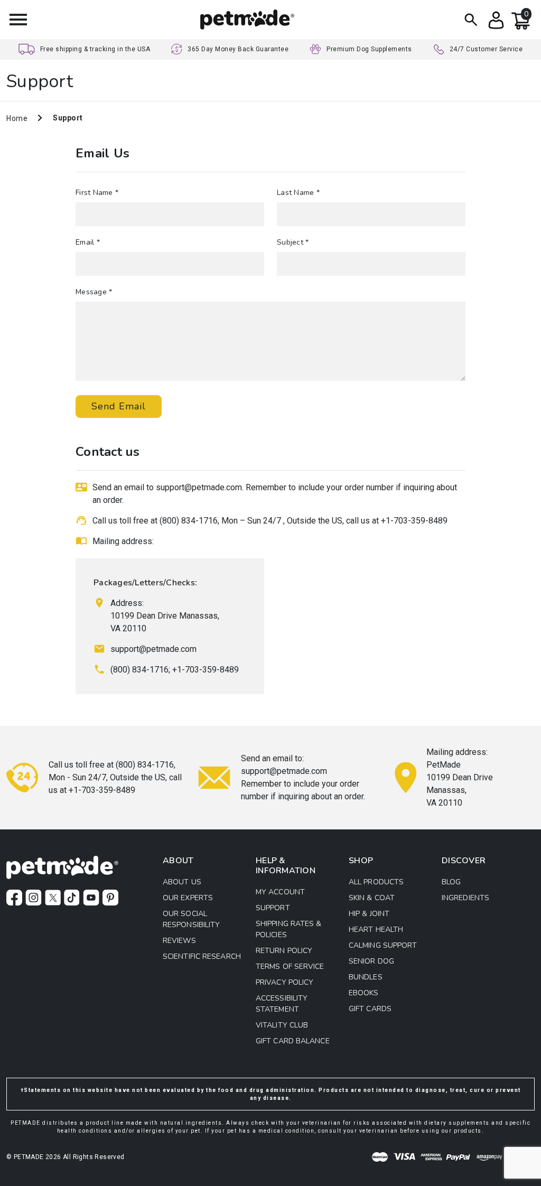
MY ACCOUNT (280, 892)
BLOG (451, 882)
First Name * (97, 193)
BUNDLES (366, 977)
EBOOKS (364, 993)
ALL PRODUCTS (376, 882)
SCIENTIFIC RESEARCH (202, 956)
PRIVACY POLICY (284, 982)
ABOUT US (182, 882)
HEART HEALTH (376, 929)
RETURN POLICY (284, 951)
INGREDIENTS (465, 898)
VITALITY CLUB (282, 1025)
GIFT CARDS (370, 1009)
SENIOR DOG (371, 961)
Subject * (293, 242)
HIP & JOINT (369, 914)
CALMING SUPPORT (383, 945)
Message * (94, 292)
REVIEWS (179, 941)
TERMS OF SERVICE (290, 966)
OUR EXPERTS (188, 898)
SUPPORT (273, 908)
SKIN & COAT (372, 898)
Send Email (118, 406)
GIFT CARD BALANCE (293, 1041)
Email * (88, 242)
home (16, 118)
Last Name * (298, 193)
